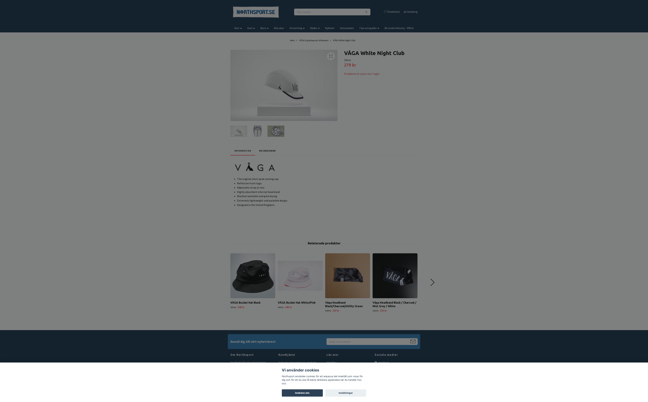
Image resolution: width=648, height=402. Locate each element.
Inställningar (346, 393)
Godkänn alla (302, 393)
